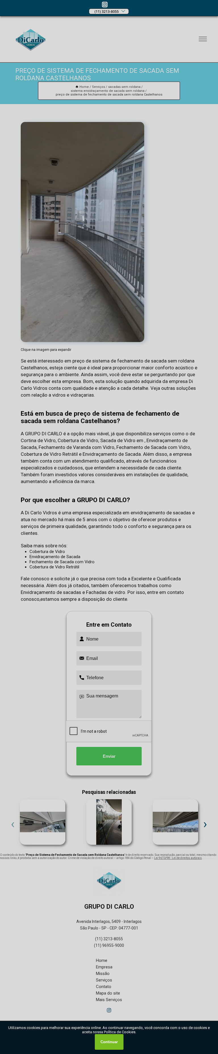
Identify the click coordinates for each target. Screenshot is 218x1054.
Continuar (109, 1042)
